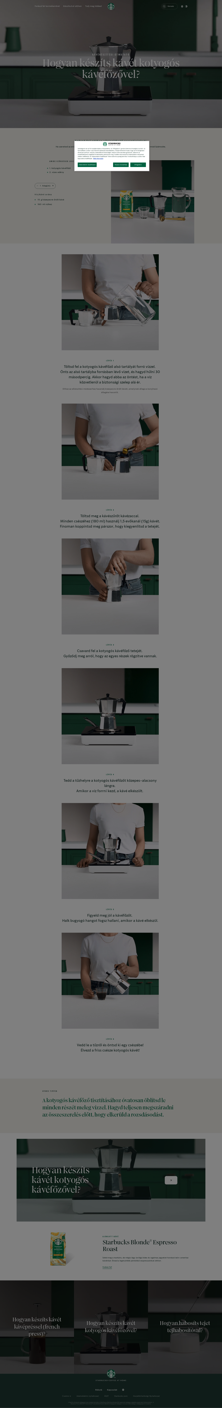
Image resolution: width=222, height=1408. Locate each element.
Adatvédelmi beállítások (87, 164)
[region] (111, 156)
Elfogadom (138, 164)
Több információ (98, 158)
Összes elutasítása (121, 164)
